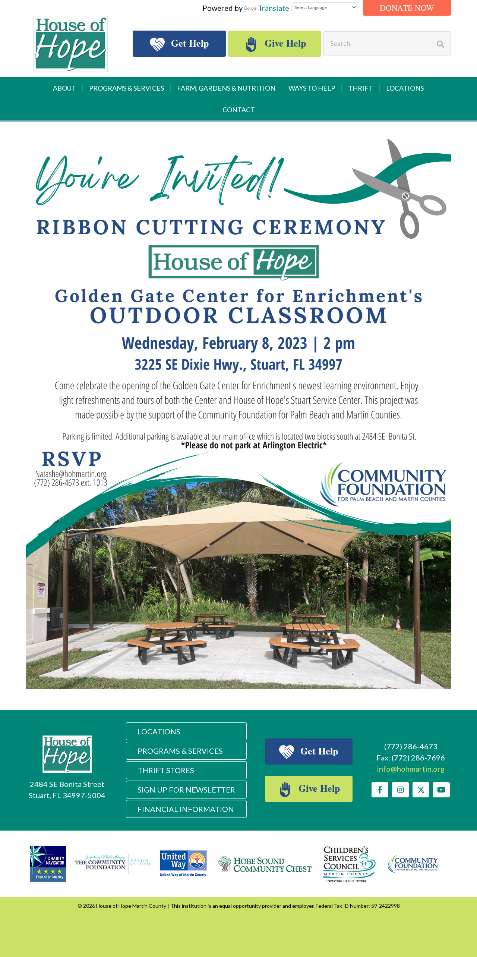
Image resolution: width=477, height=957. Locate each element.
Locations (405, 88)
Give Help (284, 43)
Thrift (360, 88)
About (64, 88)
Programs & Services (126, 88)
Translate (273, 7)
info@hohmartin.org (411, 768)
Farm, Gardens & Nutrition (226, 88)
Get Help (188, 43)
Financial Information (186, 808)
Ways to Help (311, 88)
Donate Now (407, 7)
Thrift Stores (166, 770)
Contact (238, 109)
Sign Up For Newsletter (186, 789)
